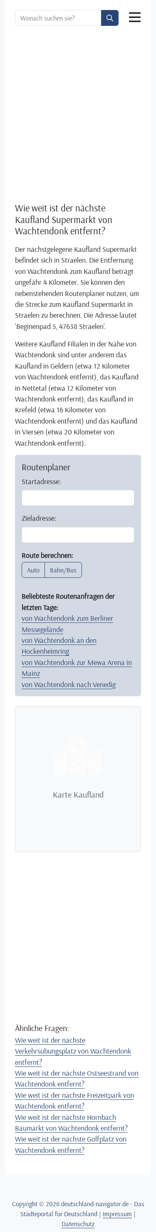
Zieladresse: (39, 517)
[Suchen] (110, 18)
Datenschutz (78, 1223)
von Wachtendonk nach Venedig (69, 684)
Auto (33, 570)
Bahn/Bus (63, 570)
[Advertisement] (78, 114)
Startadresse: (41, 481)
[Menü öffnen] (135, 17)
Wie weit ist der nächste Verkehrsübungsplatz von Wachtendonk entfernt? (73, 1050)
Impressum (117, 1213)
